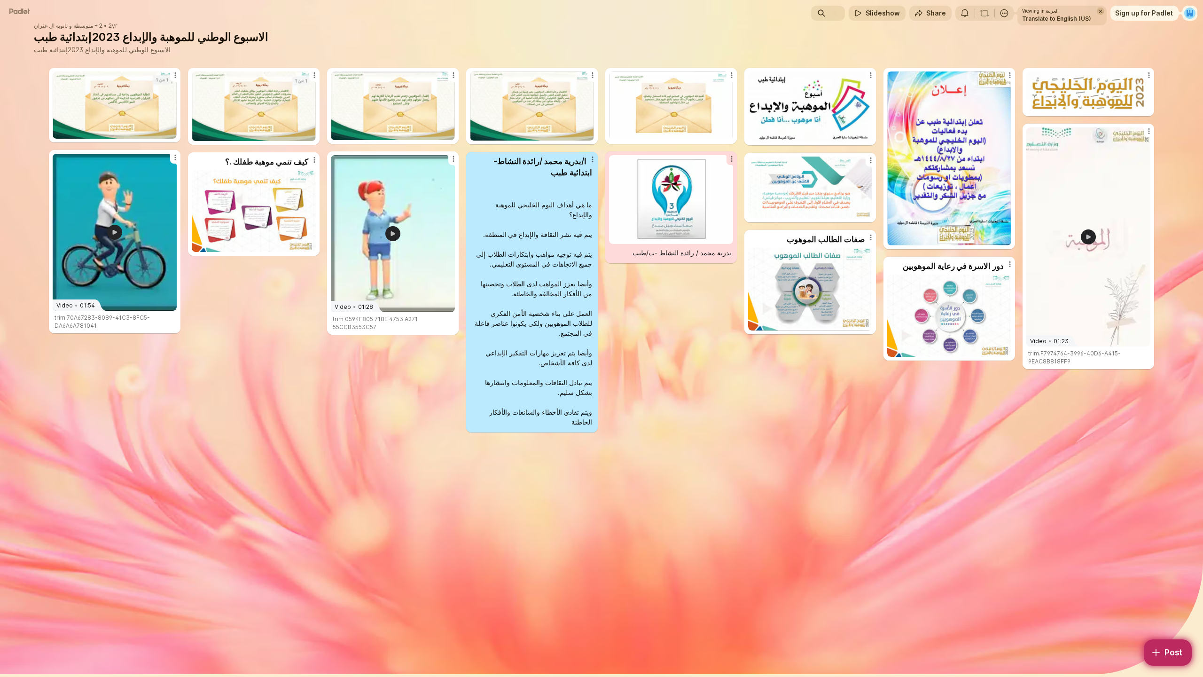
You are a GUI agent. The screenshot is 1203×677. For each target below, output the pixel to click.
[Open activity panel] (964, 13)
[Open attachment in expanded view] (115, 105)
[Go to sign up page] (1189, 13)
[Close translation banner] (1100, 11)
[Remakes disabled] (984, 13)
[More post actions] (175, 75)
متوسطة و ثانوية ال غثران (63, 26)
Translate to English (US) (1056, 18)
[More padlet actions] (1004, 13)
